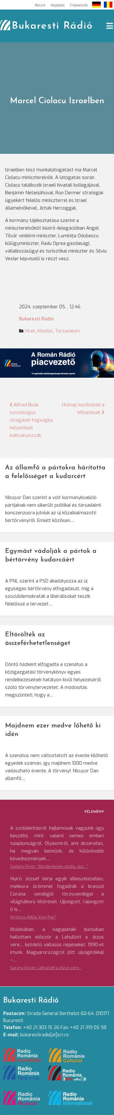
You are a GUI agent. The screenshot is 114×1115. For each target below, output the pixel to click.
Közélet (45, 331)
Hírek (30, 331)
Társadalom (67, 331)
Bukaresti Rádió (52, 26)
